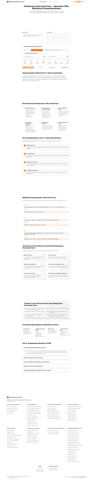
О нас (51, 1)
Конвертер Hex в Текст (31, 421)
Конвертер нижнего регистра (52, 415)
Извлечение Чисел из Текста (12, 408)
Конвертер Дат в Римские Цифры (13, 438)
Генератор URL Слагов (31, 415)
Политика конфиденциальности (53, 468)
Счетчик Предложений (11, 411)
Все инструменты (43, 1)
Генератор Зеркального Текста (73, 433)
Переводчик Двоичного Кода (32, 425)
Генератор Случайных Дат (32, 438)
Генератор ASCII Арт (10, 430)
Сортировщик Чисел (11, 445)
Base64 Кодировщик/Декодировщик (34, 406)
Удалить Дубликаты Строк (73, 456)
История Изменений (39, 471)
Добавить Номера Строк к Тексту (74, 444)
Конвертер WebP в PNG (72, 418)
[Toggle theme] (85, 2)
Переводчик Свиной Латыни (12, 444)
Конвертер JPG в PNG (72, 409)
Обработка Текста (58, 50)
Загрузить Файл (65, 67)
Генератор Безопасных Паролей (33, 433)
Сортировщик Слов (71, 454)
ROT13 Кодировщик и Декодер (32, 409)
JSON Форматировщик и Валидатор (34, 408)
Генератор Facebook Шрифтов (53, 432)
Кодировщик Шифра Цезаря (32, 418)
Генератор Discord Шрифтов (52, 430)
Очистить (53, 67)
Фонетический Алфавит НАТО (12, 447)
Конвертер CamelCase (51, 406)
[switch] (44, 56)
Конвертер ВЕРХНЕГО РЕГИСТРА (53, 411)
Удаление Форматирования (37, 50)
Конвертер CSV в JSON (31, 420)
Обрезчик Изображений (72, 420)
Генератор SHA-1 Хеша (11, 433)
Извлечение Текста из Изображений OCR (75, 406)
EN (74, 1)
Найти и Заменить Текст (72, 450)
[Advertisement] (46, 22)
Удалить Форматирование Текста (74, 461)
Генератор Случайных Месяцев (33, 440)
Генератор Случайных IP (31, 435)
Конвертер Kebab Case (51, 408)
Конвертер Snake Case (51, 409)
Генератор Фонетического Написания (14, 435)
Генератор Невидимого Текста (73, 437)
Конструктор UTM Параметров (12, 440)
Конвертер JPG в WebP (72, 411)
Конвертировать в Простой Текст (74, 449)
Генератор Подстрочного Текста (74, 438)
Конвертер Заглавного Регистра (53, 413)
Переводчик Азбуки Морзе (32, 423)
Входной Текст (25, 32)
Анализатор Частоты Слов (12, 406)
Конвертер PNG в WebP (72, 415)
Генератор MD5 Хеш (10, 432)
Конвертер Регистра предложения (53, 416)
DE (82, 1)
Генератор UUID (30, 432)
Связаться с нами (39, 469)
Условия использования (53, 469)
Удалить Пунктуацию (72, 459)
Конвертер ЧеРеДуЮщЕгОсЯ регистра (54, 418)
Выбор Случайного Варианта (32, 430)
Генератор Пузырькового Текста (74, 442)
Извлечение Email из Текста (73, 447)
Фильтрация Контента (48, 50)
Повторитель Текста (71, 452)
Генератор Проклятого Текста (73, 440)
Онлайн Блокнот (10, 442)
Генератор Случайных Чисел (32, 442)
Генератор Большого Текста (73, 430)
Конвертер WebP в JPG (72, 416)
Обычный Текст (50, 32)
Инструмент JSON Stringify (32, 416)
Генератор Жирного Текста (73, 432)
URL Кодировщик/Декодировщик (33, 411)
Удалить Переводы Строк (72, 457)
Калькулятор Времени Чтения (12, 409)
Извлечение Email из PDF (11, 437)
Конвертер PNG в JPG (72, 413)
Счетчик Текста (10, 413)
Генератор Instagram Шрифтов (52, 433)
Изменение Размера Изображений (74, 408)
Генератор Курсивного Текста (73, 435)
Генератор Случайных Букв (32, 437)
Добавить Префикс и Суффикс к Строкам (75, 445)
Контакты (56, 1)
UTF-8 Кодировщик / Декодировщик (34, 413)
